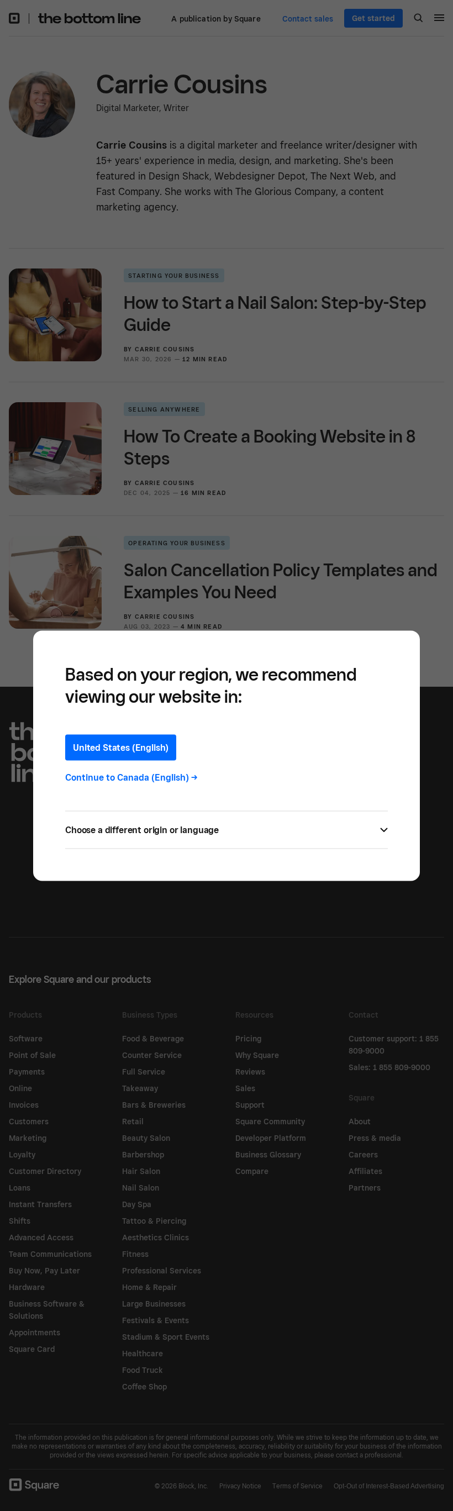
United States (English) (120, 747)
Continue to (131, 777)
